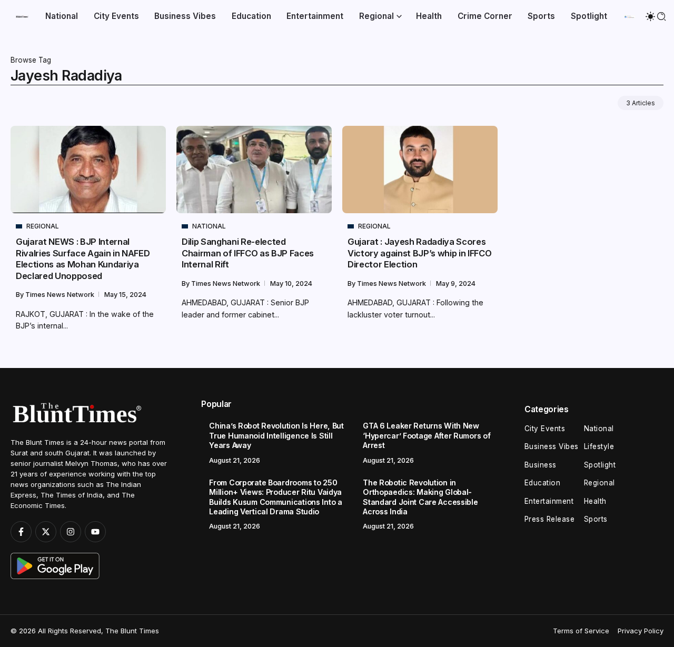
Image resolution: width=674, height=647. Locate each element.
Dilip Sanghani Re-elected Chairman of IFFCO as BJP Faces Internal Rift (248, 253)
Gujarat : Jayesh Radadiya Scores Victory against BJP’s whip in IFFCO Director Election (419, 253)
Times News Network (60, 294)
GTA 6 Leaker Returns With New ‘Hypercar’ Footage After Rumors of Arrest (426, 435)
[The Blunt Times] (22, 16)
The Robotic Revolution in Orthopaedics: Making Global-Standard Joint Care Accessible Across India (420, 497)
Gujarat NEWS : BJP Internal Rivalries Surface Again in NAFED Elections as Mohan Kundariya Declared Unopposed (83, 258)
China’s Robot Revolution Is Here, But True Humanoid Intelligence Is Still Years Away (276, 435)
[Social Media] (21, 532)
